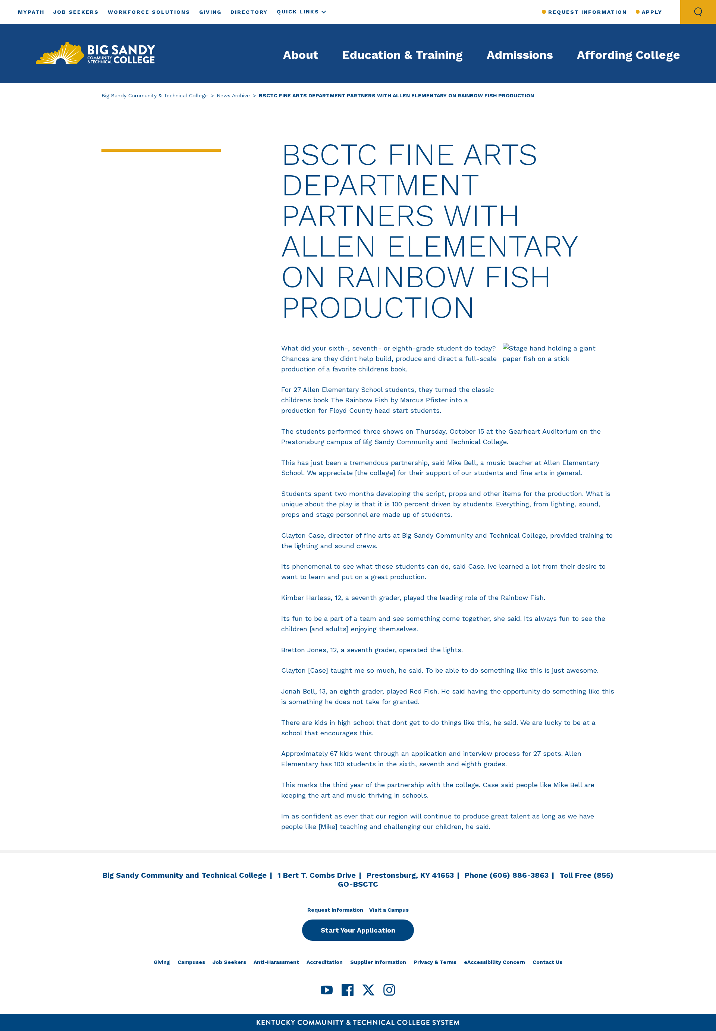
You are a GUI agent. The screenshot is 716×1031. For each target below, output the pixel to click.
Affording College (628, 55)
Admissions (520, 55)
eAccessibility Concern (494, 962)
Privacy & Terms (435, 962)
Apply (652, 12)
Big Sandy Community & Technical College (154, 95)
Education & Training (402, 55)
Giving (210, 12)
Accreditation (325, 962)
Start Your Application (358, 930)
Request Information (587, 12)
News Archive (233, 95)
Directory (249, 12)
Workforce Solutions (149, 12)
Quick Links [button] (298, 12)
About (300, 55)
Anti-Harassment (276, 962)
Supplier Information (378, 962)
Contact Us (547, 962)
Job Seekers (76, 12)
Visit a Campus (389, 910)
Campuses (191, 962)
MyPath (31, 12)
